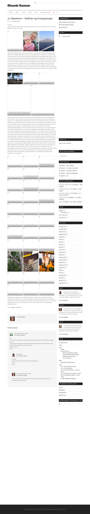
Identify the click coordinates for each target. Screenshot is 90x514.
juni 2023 (61, 242)
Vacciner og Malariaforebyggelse (68, 378)
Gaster (60, 345)
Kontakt (62, 349)
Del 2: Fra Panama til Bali (66, 368)
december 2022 (62, 257)
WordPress (59, 509)
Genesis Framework (52, 509)
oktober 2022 (62, 262)
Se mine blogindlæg (63, 300)
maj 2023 (61, 244)
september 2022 (63, 265)
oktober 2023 (62, 231)
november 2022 (62, 260)
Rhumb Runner (18, 5)
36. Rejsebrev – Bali (63, 175)
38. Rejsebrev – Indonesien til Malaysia (68, 170)
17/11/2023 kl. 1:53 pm (21, 356)
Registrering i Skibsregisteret (67, 362)
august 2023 (62, 237)
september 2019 (63, 283)
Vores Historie (62, 217)
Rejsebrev (13, 307)
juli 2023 (61, 239)
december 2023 (62, 226)
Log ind (60, 387)
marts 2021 (61, 278)
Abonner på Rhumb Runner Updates (67, 22)
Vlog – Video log (63, 215)
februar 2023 (62, 252)
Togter (60, 364)
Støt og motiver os (63, 27)
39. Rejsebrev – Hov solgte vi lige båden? (68, 168)
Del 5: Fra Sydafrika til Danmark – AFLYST (70, 375)
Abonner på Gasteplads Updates (66, 24)
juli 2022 (61, 270)
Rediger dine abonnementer (69, 356)
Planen (62, 376)
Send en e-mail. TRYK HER (65, 143)
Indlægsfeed (62, 390)
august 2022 (62, 267)
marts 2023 (61, 249)
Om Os (60, 347)
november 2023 (62, 229)
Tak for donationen (67, 358)
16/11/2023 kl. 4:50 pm (19, 335)
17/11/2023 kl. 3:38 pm (21, 375)
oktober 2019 (62, 280)
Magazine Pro (43, 509)
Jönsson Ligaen (66, 36)
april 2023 (61, 247)
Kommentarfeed (62, 392)
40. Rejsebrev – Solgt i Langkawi (66, 165)
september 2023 (63, 234)
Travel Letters (19, 307)
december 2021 (62, 275)
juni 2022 (61, 272)
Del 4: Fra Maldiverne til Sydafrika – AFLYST (71, 373)
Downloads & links (63, 342)
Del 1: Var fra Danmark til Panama (68, 366)
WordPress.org (62, 395)
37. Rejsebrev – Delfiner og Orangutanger (68, 173)
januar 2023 (61, 254)
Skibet (60, 360)
